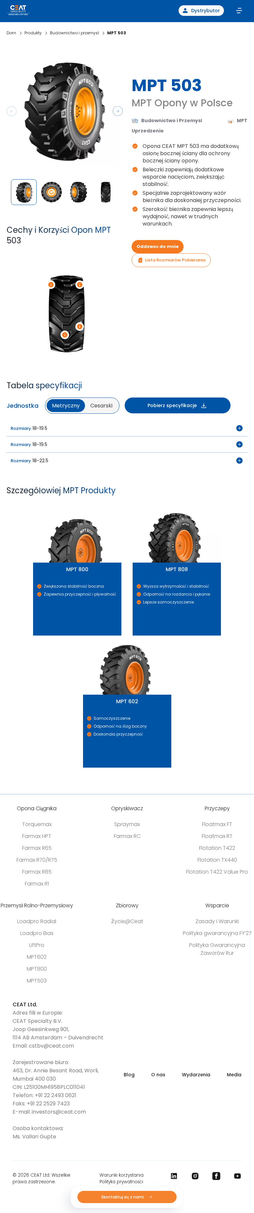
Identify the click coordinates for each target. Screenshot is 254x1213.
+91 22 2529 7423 (48, 1103)
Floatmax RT (217, 836)
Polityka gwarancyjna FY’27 (217, 933)
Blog (129, 1074)
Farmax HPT (36, 836)
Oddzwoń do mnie (158, 246)
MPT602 (37, 957)
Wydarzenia (196, 1074)
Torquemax (37, 824)
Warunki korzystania (122, 1175)
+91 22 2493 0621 (55, 1095)
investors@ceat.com (59, 1112)
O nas (158, 1074)
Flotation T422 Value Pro (217, 872)
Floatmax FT (217, 824)
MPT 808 (134, 503)
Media (234, 1074)
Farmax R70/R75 (37, 860)
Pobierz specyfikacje (172, 405)
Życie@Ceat (127, 921)
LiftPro (36, 945)
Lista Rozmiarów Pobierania (175, 260)
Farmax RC (127, 836)
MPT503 (37, 981)
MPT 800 (34, 503)
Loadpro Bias (37, 933)
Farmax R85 (37, 872)
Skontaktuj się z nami (123, 1197)
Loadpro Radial (36, 921)
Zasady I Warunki (217, 921)
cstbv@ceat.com (51, 1046)
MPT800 (37, 969)
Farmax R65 (37, 848)
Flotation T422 (217, 848)
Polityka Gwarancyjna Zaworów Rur (217, 949)
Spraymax (127, 824)
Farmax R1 (37, 883)
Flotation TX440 (217, 860)
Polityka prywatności (121, 1182)
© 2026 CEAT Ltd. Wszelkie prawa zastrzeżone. (41, 1178)
